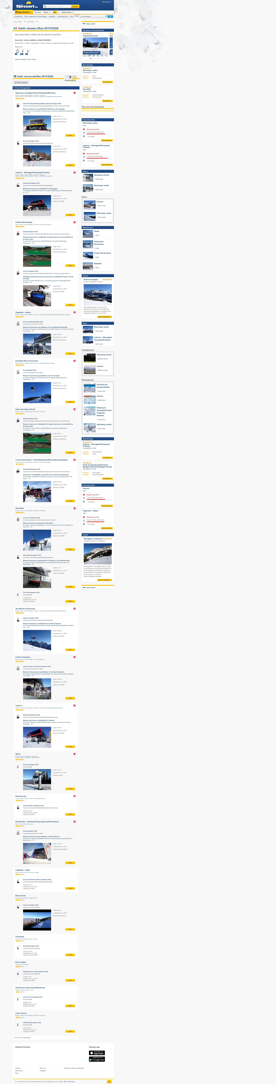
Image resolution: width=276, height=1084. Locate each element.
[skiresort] (27, 5)
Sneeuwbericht (106, 140)
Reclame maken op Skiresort (74, 1068)
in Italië (94, 72)
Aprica (17, 754)
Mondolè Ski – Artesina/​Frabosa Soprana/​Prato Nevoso (37, 822)
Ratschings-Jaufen (90, 123)
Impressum (19, 1070)
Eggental (42, 174)
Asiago (37, 872)
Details (70, 135)
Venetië (26, 659)
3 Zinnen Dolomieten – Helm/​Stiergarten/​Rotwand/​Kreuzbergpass (41, 460)
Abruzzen (26, 990)
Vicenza (32, 872)
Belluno (32, 659)
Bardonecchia (20, 796)
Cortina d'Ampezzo (22, 657)
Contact (17, 1068)
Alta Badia (19, 508)
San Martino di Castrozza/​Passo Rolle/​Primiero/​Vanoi (53, 611)
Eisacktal (42, 707)
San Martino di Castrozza (25, 609)
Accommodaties (86, 16)
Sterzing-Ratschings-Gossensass (54, 707)
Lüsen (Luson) (20, 1013)
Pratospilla (19, 937)
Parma (35, 939)
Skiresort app (94, 1047)
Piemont (26, 798)
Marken (26, 898)
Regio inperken (22, 82)
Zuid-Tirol (36, 174)
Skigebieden (18, 16)
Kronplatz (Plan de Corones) (26, 361)
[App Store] (97, 1055)
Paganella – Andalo (23, 312)
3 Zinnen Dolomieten (45, 462)
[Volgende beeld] (111, 46)
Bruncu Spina (20, 962)
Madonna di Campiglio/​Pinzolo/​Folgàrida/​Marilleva (35, 93)
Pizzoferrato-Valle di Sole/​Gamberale (30, 988)
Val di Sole (42, 95)
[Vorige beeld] (84, 46)
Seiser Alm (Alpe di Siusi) (25, 409)
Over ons (43, 1068)
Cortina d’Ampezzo (40, 659)
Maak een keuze (66, 12)
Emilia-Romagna (28, 939)
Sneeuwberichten (62, 16)
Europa (17, 95)
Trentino (36, 95)
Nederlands (107, 2)
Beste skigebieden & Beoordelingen (35, 16)
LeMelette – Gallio (22, 870)
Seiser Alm (42, 411)
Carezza (86, 488)
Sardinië (26, 964)
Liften (77, 16)
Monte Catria (20, 896)
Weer (71, 16)
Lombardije (27, 756)
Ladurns (18, 706)
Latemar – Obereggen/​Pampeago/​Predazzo (32, 173)
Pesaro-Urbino (33, 898)
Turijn (31, 798)
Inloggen (43, 1070)
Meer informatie (69, 1081)
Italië (22, 95)
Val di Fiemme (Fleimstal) (46, 176)
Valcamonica (34, 756)
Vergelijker (52, 16)
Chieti (32, 990)
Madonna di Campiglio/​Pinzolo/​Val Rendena (51, 96)
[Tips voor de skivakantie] (109, 16)
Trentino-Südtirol (28, 95)
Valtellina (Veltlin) (35, 757)
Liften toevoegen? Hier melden (25, 59)
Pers (16, 1073)
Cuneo (31, 824)
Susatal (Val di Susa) (39, 798)
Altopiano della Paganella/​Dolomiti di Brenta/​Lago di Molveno (55, 314)
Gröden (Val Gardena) (23, 222)
